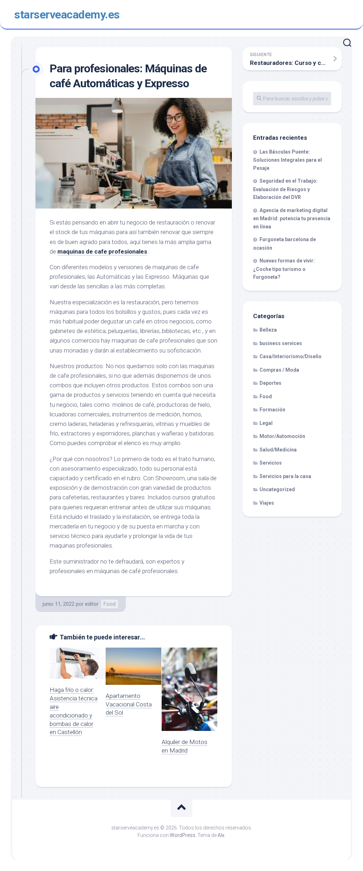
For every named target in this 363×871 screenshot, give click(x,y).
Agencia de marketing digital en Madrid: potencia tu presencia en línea (291, 218)
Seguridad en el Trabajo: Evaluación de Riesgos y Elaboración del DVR (285, 189)
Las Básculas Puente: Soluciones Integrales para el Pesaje (287, 160)
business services (280, 343)
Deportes (270, 383)
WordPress (182, 835)
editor (92, 604)
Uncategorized (277, 489)
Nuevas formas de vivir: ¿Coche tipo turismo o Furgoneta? (284, 269)
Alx (221, 835)
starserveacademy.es (67, 14)
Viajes (266, 503)
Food (110, 604)
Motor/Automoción (282, 436)
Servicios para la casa (285, 476)
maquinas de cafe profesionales (102, 251)
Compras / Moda (279, 370)
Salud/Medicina (278, 450)
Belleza (268, 330)
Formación (272, 409)
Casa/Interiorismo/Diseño (290, 356)
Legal (266, 423)
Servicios (270, 463)
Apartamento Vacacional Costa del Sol (129, 704)
